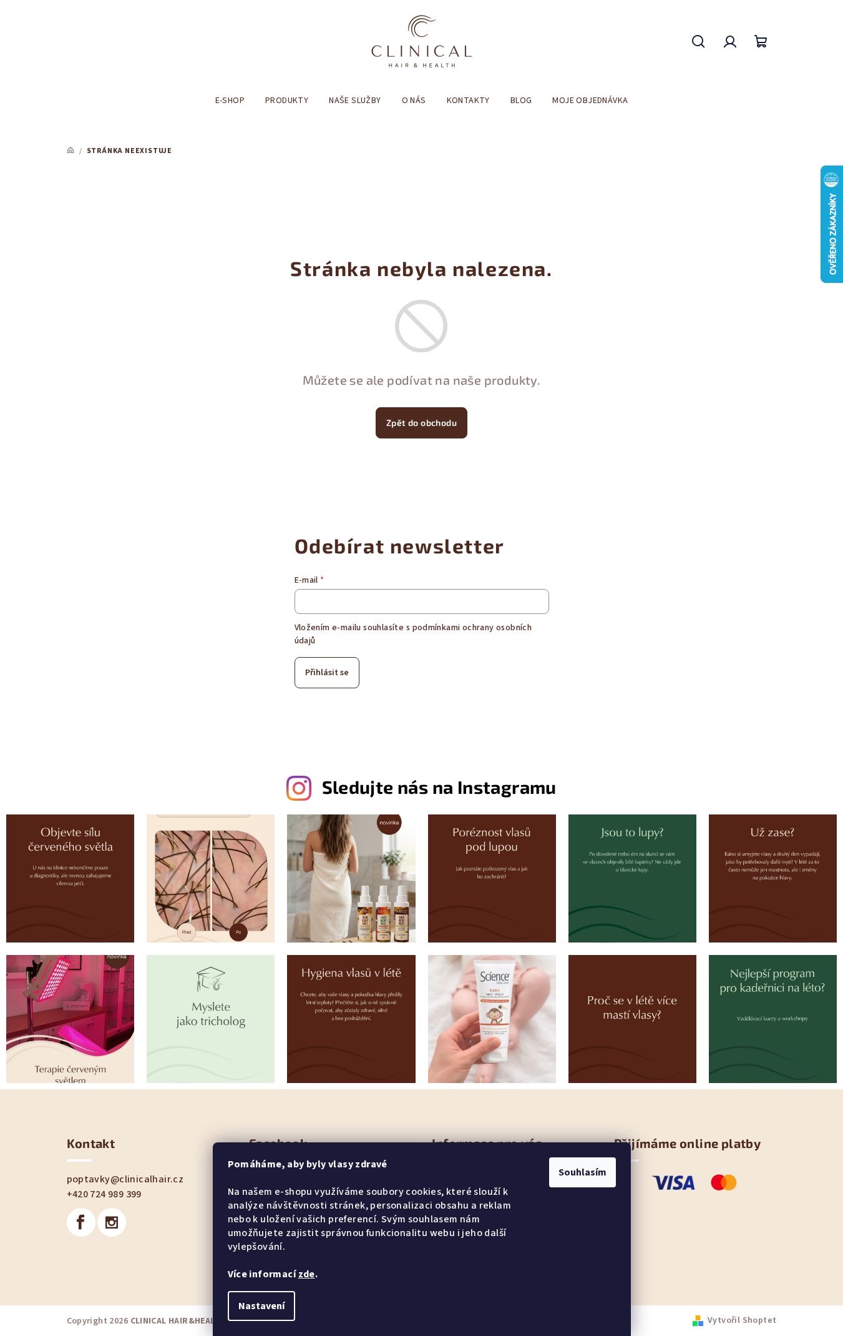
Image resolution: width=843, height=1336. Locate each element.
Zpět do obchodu (421, 422)
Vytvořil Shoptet (742, 1320)
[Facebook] (81, 1222)
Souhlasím (582, 1172)
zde (306, 1274)
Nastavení (261, 1306)
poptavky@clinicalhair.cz (125, 1179)
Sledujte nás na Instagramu (439, 787)
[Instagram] (111, 1222)
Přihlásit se (327, 672)
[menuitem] (230, 100)
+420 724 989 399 (104, 1194)
